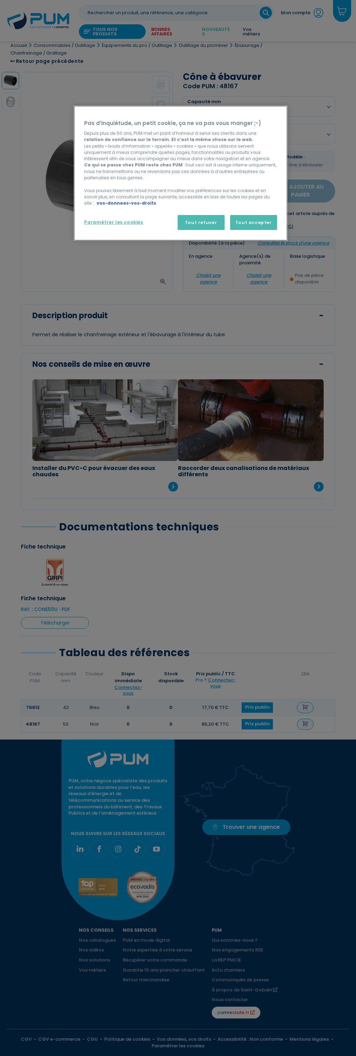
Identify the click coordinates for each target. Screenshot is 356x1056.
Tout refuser (201, 222)
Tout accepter (253, 222)
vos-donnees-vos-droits (126, 203)
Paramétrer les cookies (113, 222)
